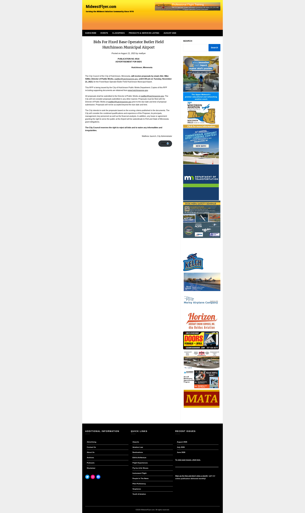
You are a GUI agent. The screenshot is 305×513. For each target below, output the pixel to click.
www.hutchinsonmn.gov (138, 90)
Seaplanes (136, 489)
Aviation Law (137, 447)
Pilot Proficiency (139, 484)
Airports (135, 442)
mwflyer (142, 53)
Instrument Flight (139, 473)
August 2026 (170, 33)
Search (187, 41)
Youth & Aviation (139, 494)
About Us (90, 452)
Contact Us (91, 447)
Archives (90, 457)
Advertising (91, 442)
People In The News (140, 478)
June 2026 (181, 452)
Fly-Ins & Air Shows (140, 468)
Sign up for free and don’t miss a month (191, 476)
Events (104, 33)
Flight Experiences (140, 463)
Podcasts (90, 463)
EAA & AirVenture (139, 457)
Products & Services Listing (144, 33)
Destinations (137, 452)
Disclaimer (91, 468)
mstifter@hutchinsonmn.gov (126, 79)
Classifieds (118, 33)
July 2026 (181, 447)
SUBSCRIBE (90, 33)
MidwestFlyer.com (101, 6)
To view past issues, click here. (188, 460)
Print (163, 143)
